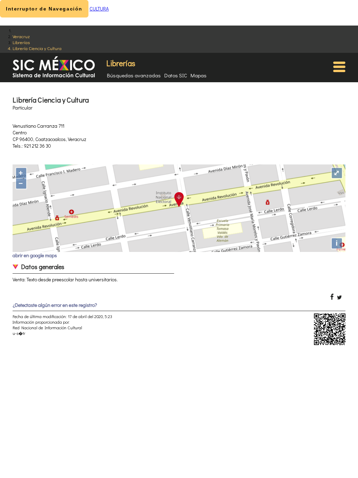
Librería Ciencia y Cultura (37, 48)
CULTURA (99, 8)
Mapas (199, 75)
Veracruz (21, 36)
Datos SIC (175, 75)
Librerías (21, 42)
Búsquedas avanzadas (134, 75)
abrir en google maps (35, 255)
